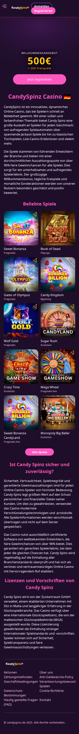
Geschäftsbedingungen (21, 681)
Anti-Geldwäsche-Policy (56, 677)
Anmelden (41, 6)
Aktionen (10, 672)
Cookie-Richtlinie (52, 691)
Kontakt (45, 700)
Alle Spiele (39, 452)
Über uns (46, 672)
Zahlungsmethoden (18, 677)
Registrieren (43, 11)
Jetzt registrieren (39, 79)
